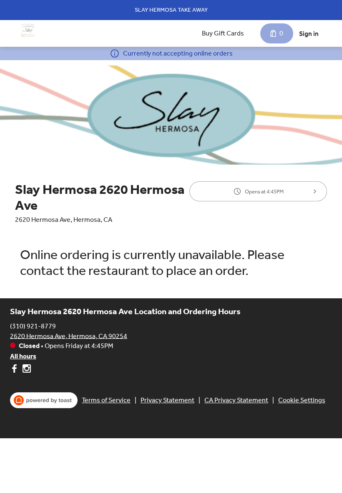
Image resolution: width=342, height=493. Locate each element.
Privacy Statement (167, 400)
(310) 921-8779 (33, 326)
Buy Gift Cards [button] (223, 33)
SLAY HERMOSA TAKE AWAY (171, 9)
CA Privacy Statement (236, 400)
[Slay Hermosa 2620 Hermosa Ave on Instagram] (25, 370)
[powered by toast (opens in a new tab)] (44, 400)
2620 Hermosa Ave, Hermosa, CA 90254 (68, 336)
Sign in (309, 34)
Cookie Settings (301, 400)
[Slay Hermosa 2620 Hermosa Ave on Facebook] (15, 370)
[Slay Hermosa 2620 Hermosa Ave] (27, 30)
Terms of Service (106, 400)
